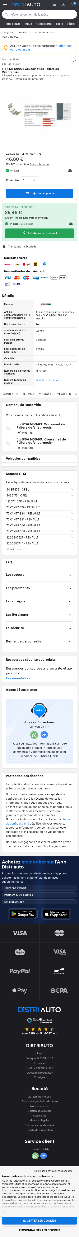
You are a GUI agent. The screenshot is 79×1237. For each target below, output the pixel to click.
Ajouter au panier (43, 193)
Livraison (39, 1063)
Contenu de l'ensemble (19, 393)
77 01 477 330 (23, 513)
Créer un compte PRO (39, 1067)
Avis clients (39, 1115)
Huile (59, 23)
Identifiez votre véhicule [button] (49, 380)
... (73, 364)
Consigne (39, 1077)
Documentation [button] (18, 678)
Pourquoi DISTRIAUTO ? (39, 1058)
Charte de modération (39, 1129)
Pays (39, 1053)
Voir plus (40, 318)
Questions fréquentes (40, 1072)
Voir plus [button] (15, 549)
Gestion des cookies (39, 1110)
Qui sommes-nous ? (39, 1096)
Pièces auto (12, 23)
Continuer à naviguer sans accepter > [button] (54, 1170)
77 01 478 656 (23, 525)
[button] (54, 4)
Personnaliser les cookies (39, 1230)
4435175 (16, 495)
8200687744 (22, 543)
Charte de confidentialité (39, 1125)
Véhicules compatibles (55, 393)
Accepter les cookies (39, 1220)
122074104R (21, 501)
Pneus (28, 23)
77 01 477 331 (23, 519)
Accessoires (44, 23)
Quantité (12, 180)
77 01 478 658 (23, 531)
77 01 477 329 (23, 507)
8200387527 (22, 537)
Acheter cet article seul (42, 233)
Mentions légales (39, 1120)
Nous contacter (39, 1106)
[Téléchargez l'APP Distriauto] (23, 914)
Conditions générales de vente (39, 1101)
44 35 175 (17, 489)
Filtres (71, 23)
